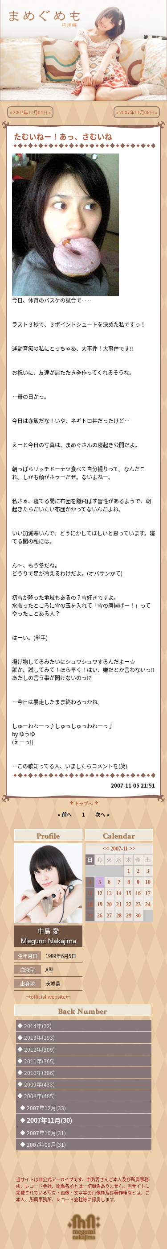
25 (90, 916)
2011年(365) (39, 1061)
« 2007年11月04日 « (30, 112)
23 (138, 904)
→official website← (48, 996)
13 (109, 893)
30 (138, 916)
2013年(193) (39, 1037)
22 (128, 904)
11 (89, 893)
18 (90, 904)
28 (119, 916)
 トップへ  (83, 803)
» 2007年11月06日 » (136, 112)
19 (99, 904)
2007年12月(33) (46, 1108)
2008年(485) (39, 1096)
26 (99, 916)
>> (132, 849)
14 (119, 893)
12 (99, 893)
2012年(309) (39, 1049)
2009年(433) (39, 1084)
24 (148, 904)
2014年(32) (38, 1025)
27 (109, 916)
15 (128, 893)
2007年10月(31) (46, 1133)
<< (106, 849)
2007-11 (119, 849)
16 (138, 893)
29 (128, 916)
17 (148, 893)
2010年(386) (39, 1072)
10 (148, 882)
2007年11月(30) (49, 1120)
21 (119, 904)
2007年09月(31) (46, 1144)
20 (109, 904)
